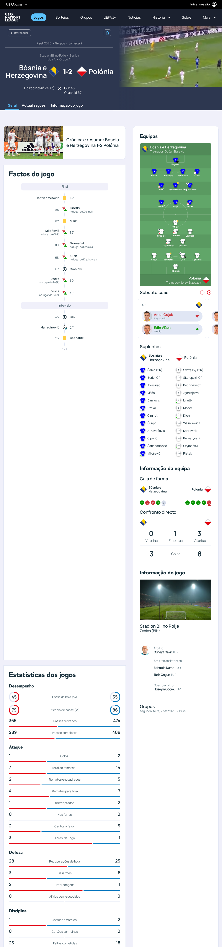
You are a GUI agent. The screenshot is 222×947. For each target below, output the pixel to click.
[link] (39, 17)
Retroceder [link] (21, 33)
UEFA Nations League (12, 17)
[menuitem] (39, 17)
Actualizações (34, 105)
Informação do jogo (67, 105)
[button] (161, 17)
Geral (12, 105)
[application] (168, 56)
